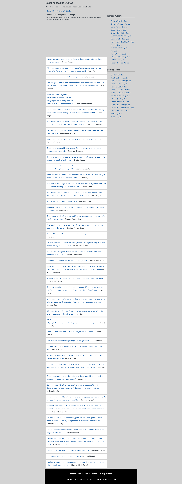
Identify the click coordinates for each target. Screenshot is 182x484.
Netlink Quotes (116, 114)
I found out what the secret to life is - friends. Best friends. (70, 450)
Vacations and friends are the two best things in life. (67, 260)
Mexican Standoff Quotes (121, 93)
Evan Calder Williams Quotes (122, 36)
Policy (101, 474)
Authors (73, 474)
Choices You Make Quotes (121, 81)
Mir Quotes (115, 51)
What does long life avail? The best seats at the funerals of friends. (73, 139)
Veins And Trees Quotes (120, 84)
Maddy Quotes (116, 45)
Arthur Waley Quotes (119, 21)
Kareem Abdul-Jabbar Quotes (122, 42)
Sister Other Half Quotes (120, 105)
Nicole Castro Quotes (119, 54)
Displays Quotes (117, 75)
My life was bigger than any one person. (63, 201)
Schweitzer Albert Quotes (121, 102)
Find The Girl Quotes (119, 87)
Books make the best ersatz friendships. (63, 77)
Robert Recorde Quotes (120, 63)
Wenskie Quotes (117, 117)
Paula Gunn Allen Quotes (120, 57)
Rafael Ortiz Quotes (118, 60)
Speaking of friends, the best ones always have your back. (70, 332)
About (87, 474)
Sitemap (108, 474)
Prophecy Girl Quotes (119, 99)
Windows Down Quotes (120, 78)
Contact (94, 474)
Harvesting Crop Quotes (120, 90)
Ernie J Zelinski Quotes (120, 33)
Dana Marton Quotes (119, 27)
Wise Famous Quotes (90, 479)
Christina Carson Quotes (120, 24)
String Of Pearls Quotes (120, 111)
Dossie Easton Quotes (119, 30)
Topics (80, 474)
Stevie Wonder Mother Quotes (122, 108)
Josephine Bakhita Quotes (121, 39)
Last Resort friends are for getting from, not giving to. (68, 341)
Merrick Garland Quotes (120, 48)
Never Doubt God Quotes (120, 96)
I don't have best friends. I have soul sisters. (64, 456)
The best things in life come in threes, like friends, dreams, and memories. (75, 234)
